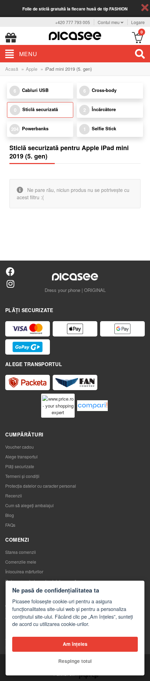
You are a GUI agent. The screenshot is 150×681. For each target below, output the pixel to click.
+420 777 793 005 (72, 22)
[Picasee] (75, 35)
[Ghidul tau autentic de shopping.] (92, 405)
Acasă (11, 68)
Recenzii (13, 495)
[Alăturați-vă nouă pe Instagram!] (10, 283)
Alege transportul (21, 456)
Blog (9, 515)
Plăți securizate (19, 466)
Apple (31, 68)
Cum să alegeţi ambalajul (29, 505)
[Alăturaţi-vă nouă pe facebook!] (10, 271)
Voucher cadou (19, 447)
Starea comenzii (20, 552)
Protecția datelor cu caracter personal (40, 486)
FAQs (10, 525)
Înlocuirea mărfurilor (24, 571)
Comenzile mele (20, 562)
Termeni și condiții (22, 476)
